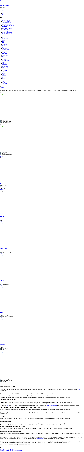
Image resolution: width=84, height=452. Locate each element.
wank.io (8, 405)
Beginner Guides (4, 40)
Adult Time (2, 118)
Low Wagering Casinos (5, 60)
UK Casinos (4, 73)
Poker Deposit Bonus (5, 29)
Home (3, 10)
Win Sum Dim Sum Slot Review (6, 22)
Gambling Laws (4, 53)
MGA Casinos (4, 62)
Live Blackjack (4, 58)
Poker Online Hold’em (5, 31)
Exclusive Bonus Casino (5, 30)
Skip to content (2, 0)
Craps (3, 47)
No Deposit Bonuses (5, 66)
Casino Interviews (4, 43)
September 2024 (4, 83)
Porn (2, 14)
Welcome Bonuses (4, 78)
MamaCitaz (2, 344)
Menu (1, 8)
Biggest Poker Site (4, 26)
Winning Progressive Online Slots (6, 24)
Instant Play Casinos (5, 57)
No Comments (2, 87)
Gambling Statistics (4, 54)
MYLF (1, 377)
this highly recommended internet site (52, 405)
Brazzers (1, 183)
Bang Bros (2, 216)
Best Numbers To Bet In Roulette (6, 23)
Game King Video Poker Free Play (7, 20)
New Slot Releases (4, 65)
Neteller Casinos (4, 64)
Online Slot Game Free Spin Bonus (7, 28)
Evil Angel (2, 312)
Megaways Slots (4, 61)
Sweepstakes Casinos (5, 72)
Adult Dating (4, 11)
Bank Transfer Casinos (5, 39)
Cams (3, 13)
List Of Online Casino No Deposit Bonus (8, 27)
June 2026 (3, 82)
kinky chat (80, 389)
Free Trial (1, 156)
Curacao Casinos (4, 48)
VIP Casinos (4, 75)
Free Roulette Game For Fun (6, 21)
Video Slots (3, 74)
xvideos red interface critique (40, 438)
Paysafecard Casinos (5, 67)
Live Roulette (4, 59)
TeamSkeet (2, 280)
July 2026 (3, 81)
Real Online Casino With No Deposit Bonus (8, 25)
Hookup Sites (4, 56)
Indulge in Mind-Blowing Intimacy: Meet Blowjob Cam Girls (8, 449)
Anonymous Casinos (5, 38)
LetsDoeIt (2, 150)
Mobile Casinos (4, 63)
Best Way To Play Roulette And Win (7, 32)
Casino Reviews (4, 45)
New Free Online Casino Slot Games (7, 33)
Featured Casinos (4, 51)
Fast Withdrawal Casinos (5, 50)
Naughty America (3, 248)
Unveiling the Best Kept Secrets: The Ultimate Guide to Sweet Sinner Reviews (11, 450)
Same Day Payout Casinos (5, 70)
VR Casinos (3, 77)
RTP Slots (3, 69)
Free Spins (3, 52)
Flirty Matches (4, 5)
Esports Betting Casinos (5, 49)
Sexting (3, 12)
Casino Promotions (4, 44)
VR (2, 76)
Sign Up (1, 221)
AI (2, 15)
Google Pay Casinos (5, 55)
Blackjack (3, 41)
